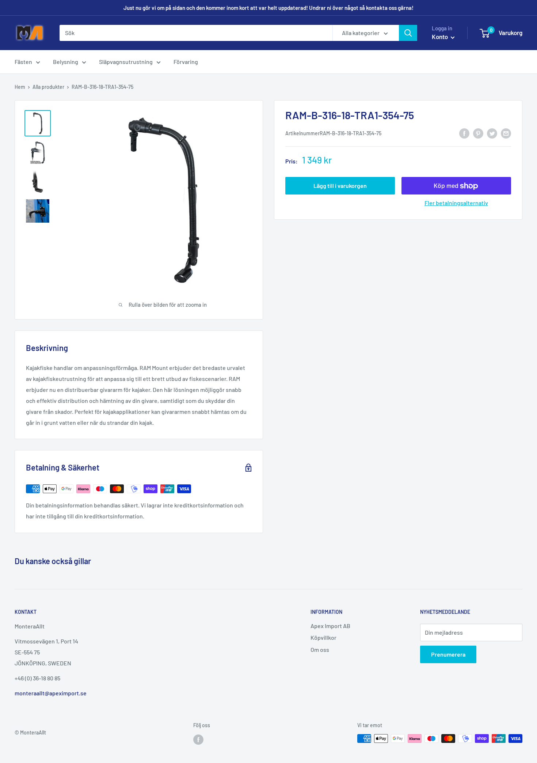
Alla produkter (48, 87)
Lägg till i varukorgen (340, 185)
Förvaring (186, 61)
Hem (20, 87)
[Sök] (408, 33)
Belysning (65, 61)
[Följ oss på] (198, 739)
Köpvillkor (323, 637)
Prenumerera (448, 654)
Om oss (320, 649)
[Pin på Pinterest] (478, 133)
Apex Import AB (330, 625)
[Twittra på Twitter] (492, 133)
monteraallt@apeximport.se (51, 693)
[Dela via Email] (506, 133)
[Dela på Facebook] (464, 133)
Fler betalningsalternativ (456, 203)
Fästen (23, 61)
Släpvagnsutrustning (126, 61)
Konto (440, 36)
